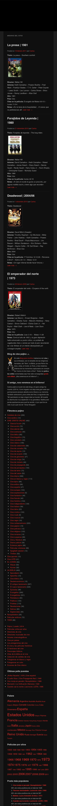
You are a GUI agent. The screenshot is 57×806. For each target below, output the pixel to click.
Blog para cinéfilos (26, 358)
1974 (10, 764)
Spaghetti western (17, 550)
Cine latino (14, 509)
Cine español (15, 487)
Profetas (13, 603)
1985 (40, 765)
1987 (9, 769)
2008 (35, 774)
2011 (47, 774)
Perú (33, 730)
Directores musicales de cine (18, 634)
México (21, 729)
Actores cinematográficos (17, 637)
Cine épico (14, 481)
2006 (21, 774)
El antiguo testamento (18, 584)
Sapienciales (15, 611)
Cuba (41, 705)
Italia (14, 725)
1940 (19, 750)
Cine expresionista (17, 492)
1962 (29, 754)
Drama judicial (15, 542)
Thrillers (13, 553)
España (22, 709)
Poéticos (13, 600)
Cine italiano (15, 506)
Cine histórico (15, 501)
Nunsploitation (12, 614)
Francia (12, 720)
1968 (17, 759)
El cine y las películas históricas (19, 645)
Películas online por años (17, 629)
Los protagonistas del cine (17, 643)
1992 (18, 769)
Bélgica (15, 705)
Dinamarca (12, 709)
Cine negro (14, 520)
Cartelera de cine (13, 415)
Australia (31, 701)
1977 (29, 765)
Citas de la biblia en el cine (17, 654)
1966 (10, 759)
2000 (42, 770)
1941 (23, 750)
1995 (28, 769)
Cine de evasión (16, 454)
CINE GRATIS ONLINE (16, 420)
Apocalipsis (14, 573)
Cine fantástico (16, 495)
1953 (27, 749)
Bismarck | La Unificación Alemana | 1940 (23, 684)
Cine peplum (15, 526)
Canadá (22, 704)
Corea (37, 705)
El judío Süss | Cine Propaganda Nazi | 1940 (24, 678)
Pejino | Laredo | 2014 (15, 626)
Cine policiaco (15, 528)
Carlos (32, 51)
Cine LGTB (11, 559)
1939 (14, 750)
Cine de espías (16, 451)
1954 (33, 749)
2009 (41, 774)
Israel (9, 726)
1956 (45, 750)
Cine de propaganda (17, 465)
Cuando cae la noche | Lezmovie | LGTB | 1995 (25, 686)
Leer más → (27, 109)
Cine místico (15, 512)
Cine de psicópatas (17, 467)
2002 (9, 774)
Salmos (13, 609)
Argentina (24, 701)
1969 (25, 759)
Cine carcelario (16, 440)
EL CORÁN (11, 562)
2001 (47, 769)
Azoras (13, 567)
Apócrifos (13, 575)
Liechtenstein (12, 730)
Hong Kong (32, 721)
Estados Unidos (20, 714)
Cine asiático (12, 418)
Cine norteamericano (18, 523)
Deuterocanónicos (17, 581)
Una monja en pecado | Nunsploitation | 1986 (24, 681)
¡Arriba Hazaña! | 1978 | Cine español (21, 675)
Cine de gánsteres (17, 456)
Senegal (33, 734)
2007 (28, 774)
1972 (39, 760)
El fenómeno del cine (15, 648)
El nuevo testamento (18, 587)
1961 (23, 754)
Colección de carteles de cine (18, 656)
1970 (33, 759)
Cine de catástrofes (17, 445)
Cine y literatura (16, 539)
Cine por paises (13, 640)
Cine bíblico (14, 578)
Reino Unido (15, 734)
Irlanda (45, 720)
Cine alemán (15, 429)
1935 (9, 749)
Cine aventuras (16, 431)
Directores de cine (14, 632)
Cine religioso (15, 531)
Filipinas (43, 715)
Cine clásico (15, 442)
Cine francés (15, 498)
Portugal (44, 730)
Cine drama (14, 476)
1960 (20, 754)
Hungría (39, 721)
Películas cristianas (17, 548)
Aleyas (13, 564)
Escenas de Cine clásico (16, 665)
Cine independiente (17, 503)
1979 (35, 765)
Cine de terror (15, 470)
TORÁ (9, 620)
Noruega (28, 730)
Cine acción (14, 426)
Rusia (27, 734)
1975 (17, 765)
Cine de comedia (16, 448)
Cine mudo (14, 515)
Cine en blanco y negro (19, 478)
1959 (15, 753)
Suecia (40, 734)
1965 (45, 754)
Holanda (26, 721)
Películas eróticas (14, 617)
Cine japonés (12, 556)
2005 (15, 774)
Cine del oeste (15, 473)
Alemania (13, 701)
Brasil (43, 701)
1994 (23, 770)
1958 (9, 753)
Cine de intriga (15, 459)
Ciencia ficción (15, 423)
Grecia (20, 720)
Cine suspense (16, 537)
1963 (34, 754)
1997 (39, 770)
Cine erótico (14, 484)
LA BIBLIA (11, 570)
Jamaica (21, 726)
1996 (34, 769)
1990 (14, 770)
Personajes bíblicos (14, 651)
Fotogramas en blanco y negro (19, 659)
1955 (39, 749)
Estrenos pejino (16, 545)
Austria (38, 701)
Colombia (30, 705)
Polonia (38, 730)
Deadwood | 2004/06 (20, 195)
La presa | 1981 (17, 45)
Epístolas (13, 589)
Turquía (9, 738)
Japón (28, 725)
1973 (45, 759)
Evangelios (14, 592)
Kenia (34, 726)
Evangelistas (15, 595)
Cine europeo (15, 490)
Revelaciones (15, 606)
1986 (45, 765)
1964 (39, 753)
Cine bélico (14, 434)
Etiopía (37, 716)
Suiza (45, 735)
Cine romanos (15, 534)
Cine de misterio (16, 462)
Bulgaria (9, 705)
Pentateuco (14, 598)
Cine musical (15, 517)
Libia (38, 726)
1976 (24, 765)
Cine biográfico (16, 437)
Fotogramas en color (15, 662)
